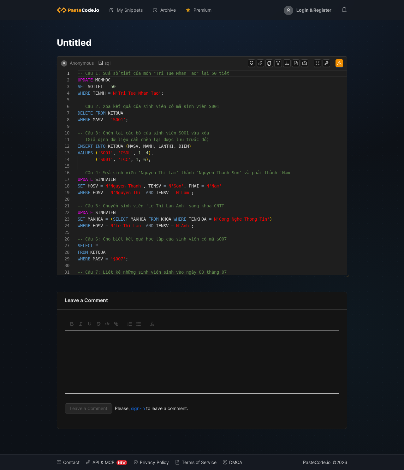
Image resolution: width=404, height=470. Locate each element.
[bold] (72, 324)
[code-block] (107, 324)
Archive (168, 10)
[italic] (80, 324)
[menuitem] (80, 10)
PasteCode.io (316, 462)
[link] (116, 324)
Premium (202, 10)
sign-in (138, 408)
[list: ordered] (129, 324)
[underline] (89, 324)
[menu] (202, 10)
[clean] (152, 324)
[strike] (98, 324)
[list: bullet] (138, 324)
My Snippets (130, 10)
